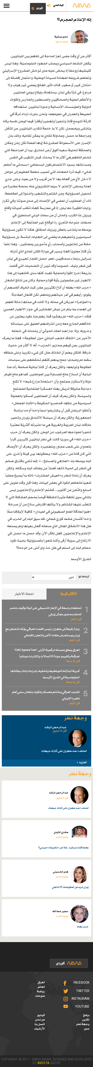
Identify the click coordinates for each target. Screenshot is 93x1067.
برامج (86, 1015)
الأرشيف (39, 1029)
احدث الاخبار (24, 594)
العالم (41, 987)
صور (86, 1029)
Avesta (43, 1063)
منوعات (40, 996)
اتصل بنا (40, 1024)
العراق (41, 982)
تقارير (85, 1020)
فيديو (41, 1015)
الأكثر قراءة (68, 594)
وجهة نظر (82, 1024)
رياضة (41, 991)
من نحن (40, 1020)
